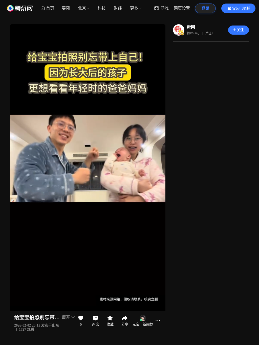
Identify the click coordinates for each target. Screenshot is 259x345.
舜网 (191, 27)
